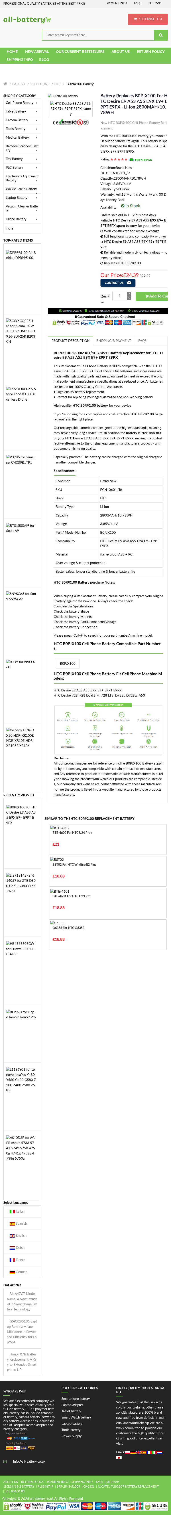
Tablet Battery (16, 111)
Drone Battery (16, 219)
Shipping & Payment (114, 340)
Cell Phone (40, 84)
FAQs (137, 3)
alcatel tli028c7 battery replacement (128, 1486)
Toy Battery (14, 159)
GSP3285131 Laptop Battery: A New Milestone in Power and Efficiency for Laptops (22, 1332)
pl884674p (45, 1486)
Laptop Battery (16, 197)
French (20, 1260)
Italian (19, 1211)
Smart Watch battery (76, 1417)
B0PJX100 (67, 663)
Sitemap (155, 3)
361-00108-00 (15, 1491)
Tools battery (71, 1430)
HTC (57, 84)
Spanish (21, 1223)
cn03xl (88, 1486)
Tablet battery (71, 1411)
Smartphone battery (75, 1398)
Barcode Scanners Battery (22, 148)
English (20, 1235)
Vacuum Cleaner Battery (22, 208)
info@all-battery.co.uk (29, 1461)
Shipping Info (82, 1482)
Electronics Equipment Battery (22, 178)
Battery (18, 84)
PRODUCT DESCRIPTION (70, 340)
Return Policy (32, 1482)
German (21, 1272)
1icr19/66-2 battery (18, 1486)
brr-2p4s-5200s (68, 1486)
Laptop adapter (72, 1405)
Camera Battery (17, 120)
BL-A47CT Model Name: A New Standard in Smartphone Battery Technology (22, 1301)
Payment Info (116, 3)
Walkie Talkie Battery (21, 189)
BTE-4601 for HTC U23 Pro (71, 896)
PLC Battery (14, 167)
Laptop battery (72, 1423)
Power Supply (71, 1436)
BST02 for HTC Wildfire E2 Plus (74, 864)
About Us (10, 1482)
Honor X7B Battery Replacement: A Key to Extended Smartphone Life (22, 1362)
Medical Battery (17, 137)
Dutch (19, 1247)
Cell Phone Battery (19, 103)
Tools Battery (15, 129)
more (9, 228)
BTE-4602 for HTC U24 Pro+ (72, 832)
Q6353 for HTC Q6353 (68, 928)
